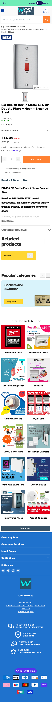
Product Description (14, 180)
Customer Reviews (14, 229)
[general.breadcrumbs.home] (3, 27)
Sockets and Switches (15, 27)
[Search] (46, 19)
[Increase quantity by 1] (18, 159)
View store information (13, 172)
